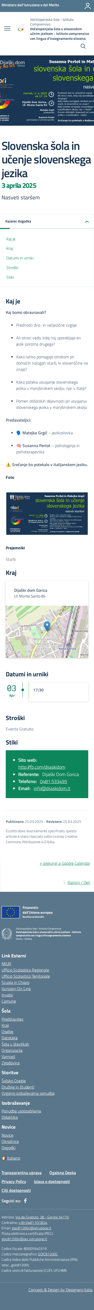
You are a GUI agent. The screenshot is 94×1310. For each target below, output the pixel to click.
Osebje (7, 1031)
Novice (7, 1135)
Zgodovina (11, 1063)
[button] (47, 221)
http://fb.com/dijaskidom (41, 767)
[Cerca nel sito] (83, 46)
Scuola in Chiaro (15, 982)
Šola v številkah (15, 1044)
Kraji (5, 1025)
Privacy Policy (14, 1181)
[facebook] (25, 1200)
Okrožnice (10, 1141)
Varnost (8, 1056)
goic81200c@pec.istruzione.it (24, 1239)
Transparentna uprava (22, 1172)
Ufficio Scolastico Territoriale (26, 976)
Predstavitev (13, 1019)
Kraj (9, 248)
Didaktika (10, 1117)
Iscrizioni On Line (16, 988)
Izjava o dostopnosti (52, 1181)
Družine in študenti (18, 1087)
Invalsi (7, 995)
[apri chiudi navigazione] (7, 29)
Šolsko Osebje (14, 1081)
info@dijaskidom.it (52, 788)
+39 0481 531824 (33, 1222)
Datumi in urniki (19, 258)
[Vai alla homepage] (21, 29)
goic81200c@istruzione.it (31, 1228)
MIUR (6, 964)
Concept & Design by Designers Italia (60, 1290)
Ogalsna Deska (62, 1172)
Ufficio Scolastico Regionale (25, 970)
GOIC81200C (48, 1254)
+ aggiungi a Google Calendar (65, 863)
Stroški (12, 267)
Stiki (10, 277)
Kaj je (10, 239)
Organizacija (12, 1050)
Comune (9, 1001)
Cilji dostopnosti (16, 1190)
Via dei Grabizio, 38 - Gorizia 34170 (42, 1217)
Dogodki (8, 1147)
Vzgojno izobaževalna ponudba (28, 1093)
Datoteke (10, 1038)
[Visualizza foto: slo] (47, 513)
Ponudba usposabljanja (21, 1111)
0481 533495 (53, 781)
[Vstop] (87, 6)
